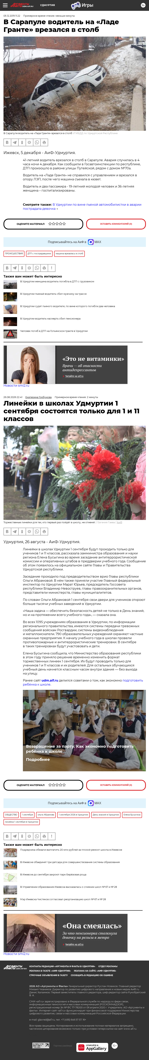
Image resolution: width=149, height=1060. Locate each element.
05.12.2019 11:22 (11, 15)
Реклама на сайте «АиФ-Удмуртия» (95, 971)
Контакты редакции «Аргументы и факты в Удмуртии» (62, 966)
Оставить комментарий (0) (116, 224)
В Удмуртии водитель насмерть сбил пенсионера (50, 318)
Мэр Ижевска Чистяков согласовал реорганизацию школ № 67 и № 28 (63, 899)
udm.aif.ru (50, 680)
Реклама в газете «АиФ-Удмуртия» (50, 971)
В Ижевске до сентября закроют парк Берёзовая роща (53, 874)
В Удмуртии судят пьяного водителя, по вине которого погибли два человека (67, 306)
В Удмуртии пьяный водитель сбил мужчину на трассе (53, 293)
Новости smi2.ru (16, 385)
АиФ (119, 522)
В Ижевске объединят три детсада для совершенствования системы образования (70, 862)
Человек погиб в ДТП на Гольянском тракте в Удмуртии (54, 331)
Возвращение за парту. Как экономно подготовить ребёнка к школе (80, 749)
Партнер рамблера (63, 1046)
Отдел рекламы (107, 966)
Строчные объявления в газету (48, 975)
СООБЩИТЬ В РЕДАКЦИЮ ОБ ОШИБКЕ (92, 975)
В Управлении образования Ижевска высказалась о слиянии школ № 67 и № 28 (68, 886)
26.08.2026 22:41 (12, 397)
